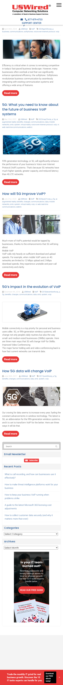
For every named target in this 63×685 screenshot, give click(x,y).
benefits (20, 122)
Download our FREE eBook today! (50, 677)
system (17, 125)
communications (16, 32)
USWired (24, 29)
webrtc (29, 127)
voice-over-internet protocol (44, 32)
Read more (10, 93)
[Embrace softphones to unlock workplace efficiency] (31, 49)
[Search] (56, 446)
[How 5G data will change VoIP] (31, 396)
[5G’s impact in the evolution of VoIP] (31, 312)
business (5, 32)
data (46, 122)
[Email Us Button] (22, 19)
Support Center (31, 23)
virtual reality (26, 125)
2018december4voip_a (51, 292)
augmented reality (9, 122)
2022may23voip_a (45, 119)
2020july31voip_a (45, 199)
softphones (28, 32)
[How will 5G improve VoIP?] (31, 224)
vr (58, 125)
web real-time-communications (14, 127)
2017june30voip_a (46, 376)
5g (55, 119)
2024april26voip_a (46, 29)
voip (57, 32)
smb (12, 125)
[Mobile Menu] (59, 5)
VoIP (33, 29)
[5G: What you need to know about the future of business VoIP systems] (31, 144)
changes (27, 122)
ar (57, 119)
